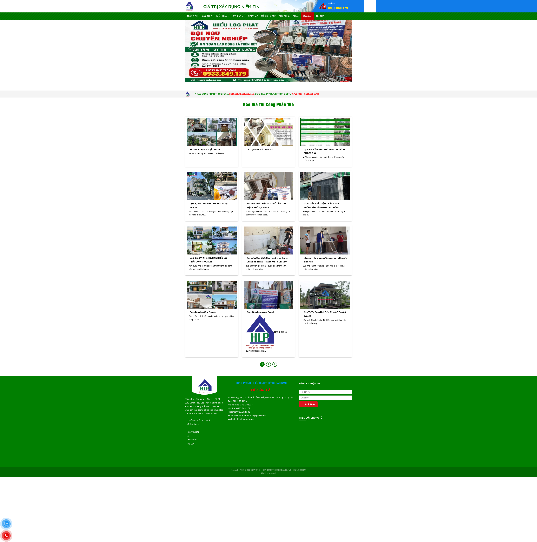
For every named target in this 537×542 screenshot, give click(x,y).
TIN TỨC (320, 16)
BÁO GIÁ (306, 16)
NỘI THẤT (253, 16)
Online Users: (193, 424)
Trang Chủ (193, 16)
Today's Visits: (193, 432)
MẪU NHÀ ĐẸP (268, 16)
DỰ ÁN (296, 16)
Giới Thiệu (207, 16)
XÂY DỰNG (238, 16)
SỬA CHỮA (284, 16)
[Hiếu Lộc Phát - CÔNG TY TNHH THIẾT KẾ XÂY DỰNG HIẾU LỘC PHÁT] (192, 6)
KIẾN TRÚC (222, 16)
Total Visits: (192, 440)
